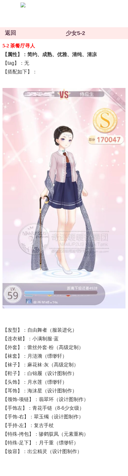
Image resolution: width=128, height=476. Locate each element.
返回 (10, 33)
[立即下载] (56, 13)
